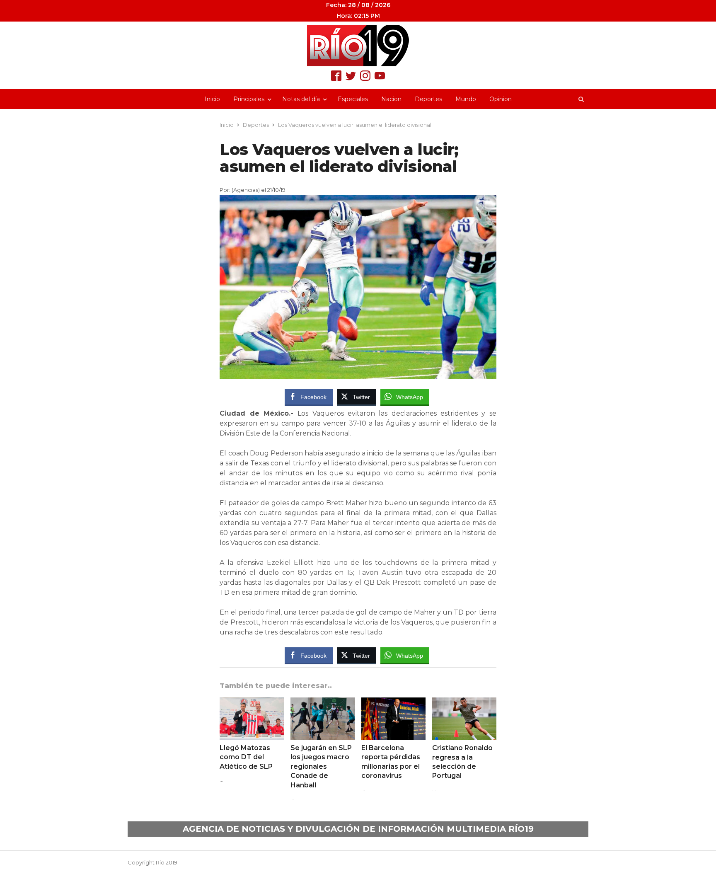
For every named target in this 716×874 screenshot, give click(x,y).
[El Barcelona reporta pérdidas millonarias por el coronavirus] (393, 702)
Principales (248, 99)
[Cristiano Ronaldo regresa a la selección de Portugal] (464, 702)
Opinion (500, 99)
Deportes (428, 99)
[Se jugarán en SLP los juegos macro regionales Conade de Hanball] (322, 702)
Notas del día (301, 99)
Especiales (353, 99)
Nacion (391, 99)
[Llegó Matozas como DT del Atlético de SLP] (252, 702)
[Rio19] (358, 45)
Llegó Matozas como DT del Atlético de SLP (246, 757)
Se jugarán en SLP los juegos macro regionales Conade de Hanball (321, 766)
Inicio (212, 99)
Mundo (465, 99)
